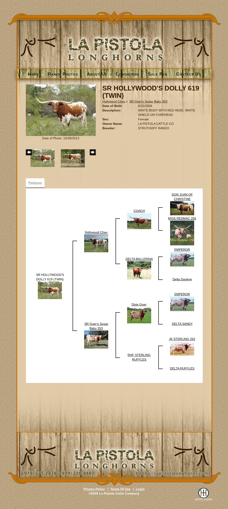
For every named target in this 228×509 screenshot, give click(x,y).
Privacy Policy (94, 489)
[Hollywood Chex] (96, 243)
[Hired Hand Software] (203, 494)
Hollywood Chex (113, 101)
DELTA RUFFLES (182, 368)
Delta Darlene (182, 279)
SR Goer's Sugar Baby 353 (148, 101)
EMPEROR (182, 249)
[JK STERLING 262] (182, 348)
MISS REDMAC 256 (182, 218)
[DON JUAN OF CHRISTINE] (182, 208)
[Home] (114, 41)
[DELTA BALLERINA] (139, 270)
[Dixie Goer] (139, 314)
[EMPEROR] (182, 259)
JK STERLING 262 (182, 339)
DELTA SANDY (182, 324)
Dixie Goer (139, 304)
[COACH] (139, 221)
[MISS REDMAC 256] (182, 233)
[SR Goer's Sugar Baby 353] (96, 339)
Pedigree (35, 183)
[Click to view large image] (61, 110)
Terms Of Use (120, 489)
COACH (139, 211)
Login (140, 489)
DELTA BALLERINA (139, 259)
